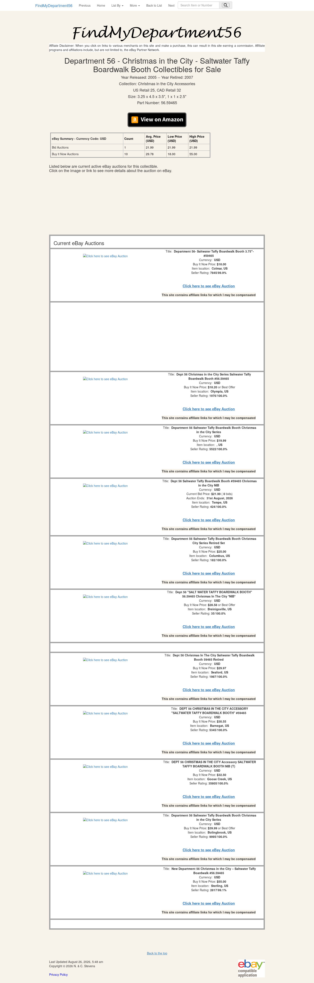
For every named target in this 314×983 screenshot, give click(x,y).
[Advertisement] (157, 205)
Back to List (154, 5)
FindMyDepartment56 (53, 5)
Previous (85, 5)
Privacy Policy (58, 974)
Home (101, 5)
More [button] (134, 5)
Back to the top (157, 953)
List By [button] (116, 5)
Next (171, 5)
